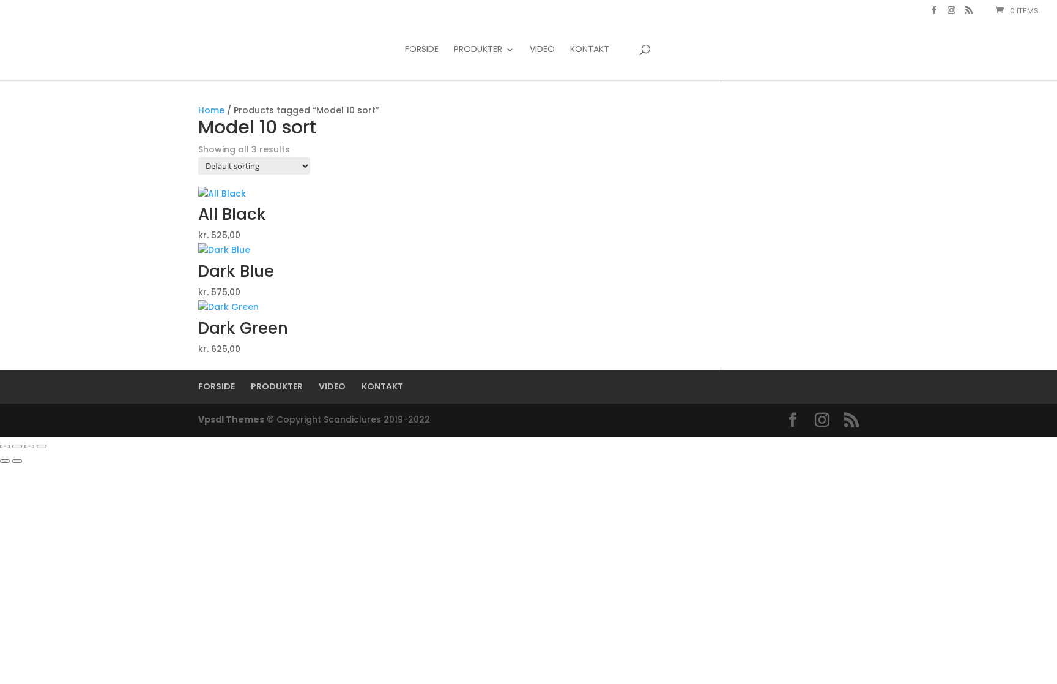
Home (211, 110)
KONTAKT (589, 50)
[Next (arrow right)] (17, 461)
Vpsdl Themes (231, 419)
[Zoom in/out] (5, 446)
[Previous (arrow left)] (5, 461)
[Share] (29, 446)
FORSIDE (422, 50)
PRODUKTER (478, 50)
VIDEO (542, 50)
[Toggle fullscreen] (17, 446)
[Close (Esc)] (41, 446)
